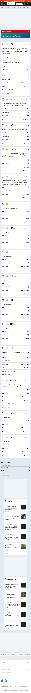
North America (10, 654)
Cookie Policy (13, 690)
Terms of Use (3, 690)
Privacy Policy (8, 690)
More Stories (7, 554)
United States (19, 654)
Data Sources (25, 690)
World (2, 654)
